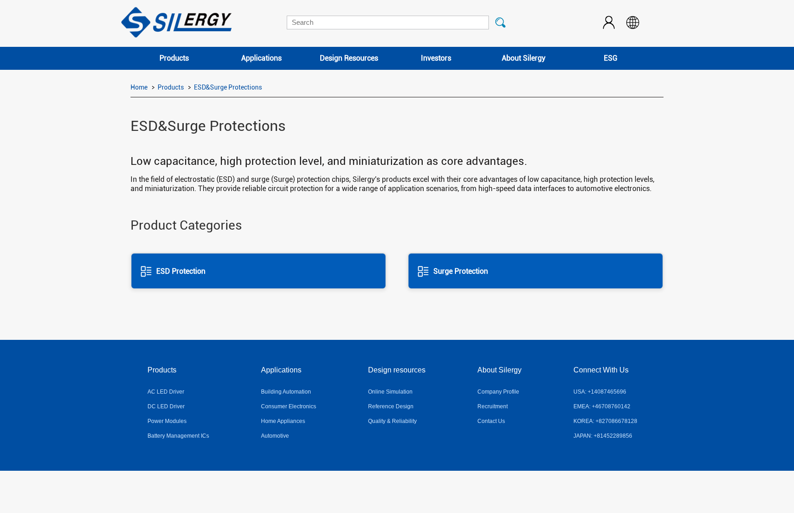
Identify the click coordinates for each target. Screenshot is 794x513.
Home (138, 87)
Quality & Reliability (392, 421)
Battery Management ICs (178, 436)
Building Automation (286, 392)
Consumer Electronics (288, 406)
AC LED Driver (165, 392)
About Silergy (523, 58)
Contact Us (491, 421)
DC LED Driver (166, 406)
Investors (436, 58)
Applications (261, 58)
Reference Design (391, 406)
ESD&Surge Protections (228, 87)
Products (174, 58)
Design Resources (349, 58)
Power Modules (167, 421)
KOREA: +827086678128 (605, 421)
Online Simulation (390, 392)
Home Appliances (283, 421)
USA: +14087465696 (599, 392)
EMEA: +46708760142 (601, 406)
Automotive (275, 436)
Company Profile (498, 392)
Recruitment (492, 406)
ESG (611, 58)
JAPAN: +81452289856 (602, 436)
